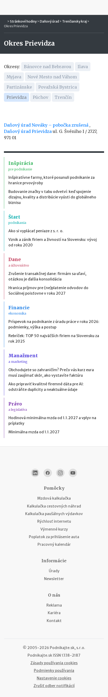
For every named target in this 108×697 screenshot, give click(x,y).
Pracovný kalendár (54, 544)
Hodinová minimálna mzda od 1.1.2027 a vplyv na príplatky (52, 420)
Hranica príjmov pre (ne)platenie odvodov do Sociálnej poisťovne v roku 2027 (48, 290)
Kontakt (54, 620)
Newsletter (54, 578)
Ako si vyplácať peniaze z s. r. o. (35, 231)
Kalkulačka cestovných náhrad (54, 506)
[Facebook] (48, 473)
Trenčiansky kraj (74, 21)
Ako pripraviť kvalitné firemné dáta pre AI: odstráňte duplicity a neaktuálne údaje (46, 387)
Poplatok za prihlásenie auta (54, 536)
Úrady (54, 571)
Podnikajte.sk (40, 655)
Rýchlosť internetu (54, 521)
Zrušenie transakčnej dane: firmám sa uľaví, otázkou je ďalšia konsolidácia (47, 276)
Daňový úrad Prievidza (28, 131)
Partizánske (19, 87)
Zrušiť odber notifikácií (54, 685)
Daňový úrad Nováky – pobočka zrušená (46, 125)
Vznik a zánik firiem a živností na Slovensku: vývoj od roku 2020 (52, 242)
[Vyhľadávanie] (101, 7)
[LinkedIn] (35, 473)
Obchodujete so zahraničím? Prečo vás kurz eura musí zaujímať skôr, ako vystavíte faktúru (51, 373)
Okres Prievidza (16, 26)
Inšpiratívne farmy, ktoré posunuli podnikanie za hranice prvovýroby (51, 180)
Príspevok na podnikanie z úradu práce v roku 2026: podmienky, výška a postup (53, 324)
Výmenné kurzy (54, 529)
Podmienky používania (54, 670)
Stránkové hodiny (23, 21)
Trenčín (63, 97)
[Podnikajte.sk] (54, 7)
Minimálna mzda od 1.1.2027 (34, 432)
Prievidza (16, 97)
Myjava (14, 76)
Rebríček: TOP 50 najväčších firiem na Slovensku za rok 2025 (53, 338)
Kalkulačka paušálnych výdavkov (54, 513)
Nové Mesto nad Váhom (52, 76)
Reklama (54, 605)
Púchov (40, 97)
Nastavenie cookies (54, 678)
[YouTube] (73, 473)
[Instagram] (60, 473)
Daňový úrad (49, 21)
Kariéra (54, 612)
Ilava (83, 66)
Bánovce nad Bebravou (47, 66)
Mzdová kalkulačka (54, 498)
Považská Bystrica (57, 87)
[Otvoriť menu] (6, 7)
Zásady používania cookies (54, 663)
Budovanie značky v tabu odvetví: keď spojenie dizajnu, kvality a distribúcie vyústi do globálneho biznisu (52, 197)
